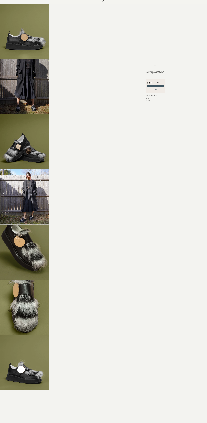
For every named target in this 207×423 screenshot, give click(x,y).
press (198, 1)
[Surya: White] (151, 82)
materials (16, 1)
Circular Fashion (187, 1)
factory (11, 1)
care (20, 1)
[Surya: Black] (149, 82)
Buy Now (155, 89)
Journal (181, 1)
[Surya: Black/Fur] (147, 82)
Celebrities (193, 1)
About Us (7, 1)
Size (157, 81)
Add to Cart (155, 86)
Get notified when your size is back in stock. (155, 91)
